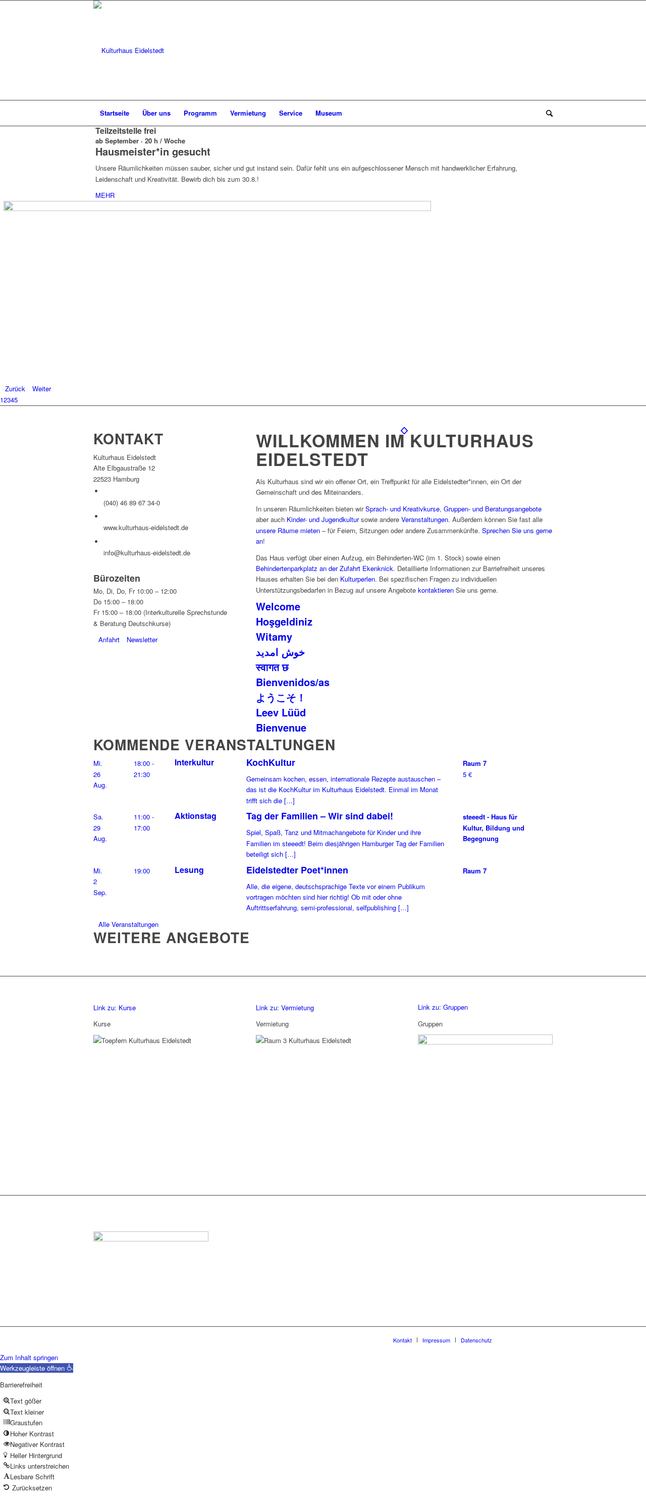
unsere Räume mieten (288, 530)
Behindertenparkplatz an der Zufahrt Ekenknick (324, 568)
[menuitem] (114, 113)
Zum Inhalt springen (29, 1357)
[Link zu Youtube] (545, 50)
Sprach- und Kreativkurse (402, 508)
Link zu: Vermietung (285, 1007)
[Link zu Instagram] (529, 50)
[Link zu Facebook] (514, 50)
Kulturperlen (357, 579)
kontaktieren (436, 590)
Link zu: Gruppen (443, 1007)
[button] (36, 1368)
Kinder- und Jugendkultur (323, 519)
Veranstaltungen (424, 519)
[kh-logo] (128, 50)
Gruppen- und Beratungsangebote (493, 508)
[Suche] (546, 113)
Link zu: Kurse (114, 1007)
